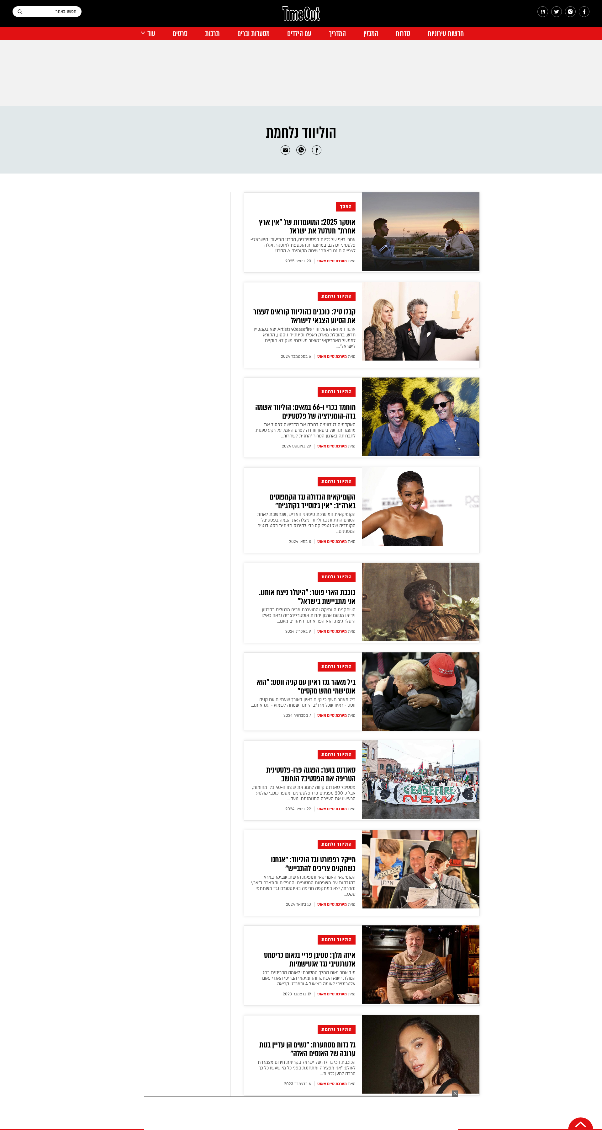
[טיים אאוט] (301, 16)
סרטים (180, 34)
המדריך (337, 34)
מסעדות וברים (253, 34)
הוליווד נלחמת (336, 296)
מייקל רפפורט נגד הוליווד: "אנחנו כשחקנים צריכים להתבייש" (313, 864)
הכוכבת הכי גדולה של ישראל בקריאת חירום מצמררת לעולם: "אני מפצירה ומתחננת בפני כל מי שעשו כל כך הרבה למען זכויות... (307, 1068)
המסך (346, 207)
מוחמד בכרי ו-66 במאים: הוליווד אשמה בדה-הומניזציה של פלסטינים (305, 412)
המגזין (370, 34)
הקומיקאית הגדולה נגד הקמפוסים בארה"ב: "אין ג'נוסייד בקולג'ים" (313, 501)
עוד (151, 34)
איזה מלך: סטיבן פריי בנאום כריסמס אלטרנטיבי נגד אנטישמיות (310, 960)
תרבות (212, 34)
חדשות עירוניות (446, 34)
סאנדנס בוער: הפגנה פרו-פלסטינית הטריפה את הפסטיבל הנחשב (311, 774)
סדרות (403, 34)
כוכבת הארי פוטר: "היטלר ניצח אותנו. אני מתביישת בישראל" (307, 597)
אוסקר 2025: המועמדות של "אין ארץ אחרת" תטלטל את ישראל (307, 227)
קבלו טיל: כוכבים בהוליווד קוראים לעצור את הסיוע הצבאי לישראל (304, 316)
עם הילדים (299, 34)
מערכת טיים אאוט (332, 261)
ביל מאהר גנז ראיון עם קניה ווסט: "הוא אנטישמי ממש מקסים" (306, 687)
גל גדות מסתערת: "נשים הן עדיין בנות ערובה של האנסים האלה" (307, 1049)
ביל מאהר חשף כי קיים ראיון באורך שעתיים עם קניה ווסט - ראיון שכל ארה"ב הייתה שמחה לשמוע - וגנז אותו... (303, 702)
